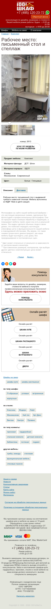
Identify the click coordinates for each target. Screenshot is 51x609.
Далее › (30, 256)
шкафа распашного (25, 341)
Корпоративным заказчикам (15, 484)
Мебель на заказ (19, 30)
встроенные (38, 393)
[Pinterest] (14, 263)
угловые (25, 393)
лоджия (36, 441)
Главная (5, 33)
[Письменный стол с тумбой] (25, 120)
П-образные (12, 393)
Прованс (31, 420)
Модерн (22, 409)
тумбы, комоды (14, 453)
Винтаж (10, 420)
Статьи (6, 487)
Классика (11, 409)
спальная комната (15, 436)
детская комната (34, 436)
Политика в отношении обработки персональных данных (25, 508)
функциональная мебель (18, 458)
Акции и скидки (10, 479)
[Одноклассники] (6, 263)
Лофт (32, 409)
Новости (7, 481)
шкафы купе (12, 381)
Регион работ (9, 492)
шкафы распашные (30, 381)
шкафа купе (26, 329)
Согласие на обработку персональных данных (25, 502)
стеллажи (28, 453)
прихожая (11, 431)
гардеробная (25, 431)
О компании (36, 30)
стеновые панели (15, 463)
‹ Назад (20, 256)
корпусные (12, 398)
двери (25, 366)
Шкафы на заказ (10, 377)
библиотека (12, 441)
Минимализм (13, 415)
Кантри (20, 420)
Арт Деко (37, 415)
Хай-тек (26, 415)
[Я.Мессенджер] (10, 263)
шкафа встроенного (25, 353)
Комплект (15, 33)
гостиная (25, 441)
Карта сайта (8, 489)
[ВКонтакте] (3, 263)
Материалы (8, 494)
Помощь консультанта (26, 298)
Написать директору (25, 596)
